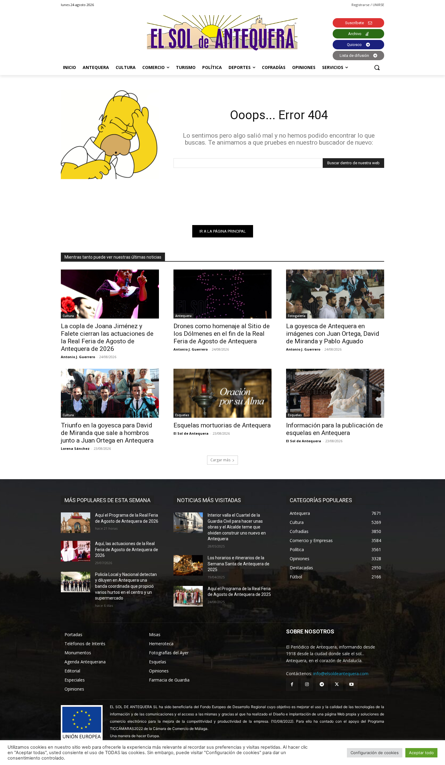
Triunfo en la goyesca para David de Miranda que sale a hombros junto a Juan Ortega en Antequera (107, 433)
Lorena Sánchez (75, 448)
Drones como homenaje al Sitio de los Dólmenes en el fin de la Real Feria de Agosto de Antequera (221, 333)
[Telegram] (322, 684)
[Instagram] (307, 684)
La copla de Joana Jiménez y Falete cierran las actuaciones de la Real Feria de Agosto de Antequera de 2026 (107, 337)
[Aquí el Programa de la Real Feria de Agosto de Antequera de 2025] (188, 596)
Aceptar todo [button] (421, 752)
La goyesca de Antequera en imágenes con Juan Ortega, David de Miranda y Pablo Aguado (332, 333)
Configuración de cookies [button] (375, 752)
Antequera (183, 316)
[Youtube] (352, 684)
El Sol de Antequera (191, 433)
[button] (377, 67)
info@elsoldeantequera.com (340, 673)
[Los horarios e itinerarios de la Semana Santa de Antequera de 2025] (188, 565)
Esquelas (182, 415)
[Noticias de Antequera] (222, 33)
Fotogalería (296, 316)
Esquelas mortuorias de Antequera (222, 425)
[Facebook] (292, 684)
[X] (337, 684)
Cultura (68, 316)
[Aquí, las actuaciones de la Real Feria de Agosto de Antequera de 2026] (75, 551)
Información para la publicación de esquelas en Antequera (334, 429)
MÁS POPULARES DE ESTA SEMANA (107, 500)
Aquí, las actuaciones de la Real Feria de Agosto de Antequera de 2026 (126, 549)
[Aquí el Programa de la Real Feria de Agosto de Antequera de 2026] (75, 522)
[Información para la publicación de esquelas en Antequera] (335, 393)
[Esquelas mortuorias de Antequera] (222, 393)
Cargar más (220, 460)
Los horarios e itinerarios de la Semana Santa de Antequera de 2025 (238, 563)
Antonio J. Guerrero (78, 357)
